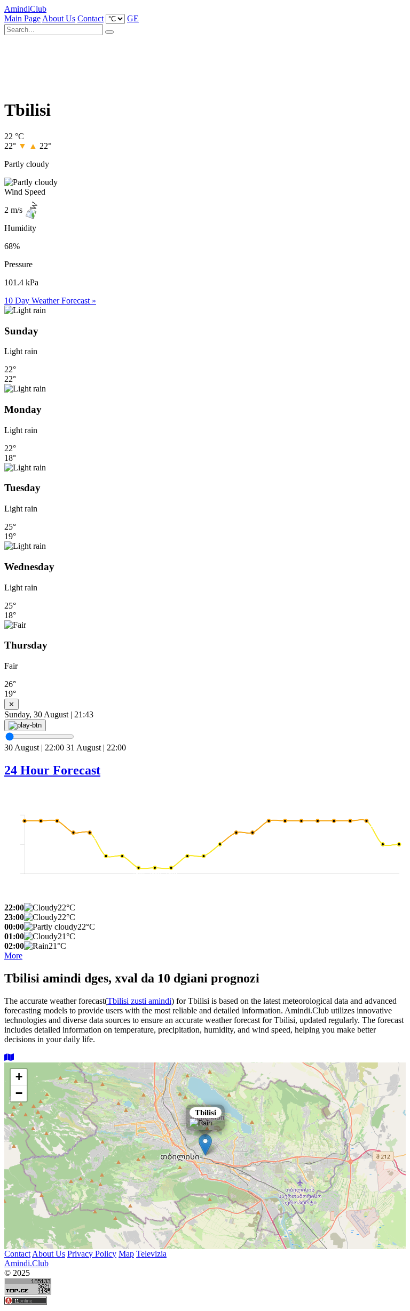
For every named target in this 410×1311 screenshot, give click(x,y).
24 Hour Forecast (52, 770)
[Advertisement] (198, 63)
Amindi (25, 8)
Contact (90, 18)
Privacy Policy (91, 1253)
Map (126, 1253)
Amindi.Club (26, 1263)
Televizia (151, 1253)
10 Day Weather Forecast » (50, 300)
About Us (58, 18)
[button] (205, 1145)
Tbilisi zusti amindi (139, 1000)
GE (133, 18)
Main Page (22, 18)
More (13, 955)
